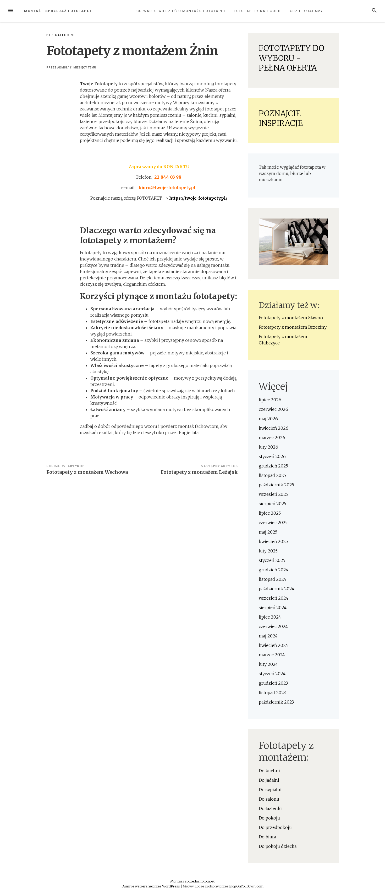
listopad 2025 (272, 475)
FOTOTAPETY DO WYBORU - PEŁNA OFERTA (291, 58)
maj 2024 (268, 635)
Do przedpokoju (275, 827)
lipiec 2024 (270, 617)
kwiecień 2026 (273, 428)
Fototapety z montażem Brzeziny (293, 327)
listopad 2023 (272, 692)
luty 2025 (268, 551)
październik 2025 (276, 484)
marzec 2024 (272, 654)
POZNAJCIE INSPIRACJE (281, 118)
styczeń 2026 (272, 456)
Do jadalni (269, 780)
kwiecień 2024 (273, 645)
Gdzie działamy (306, 11)
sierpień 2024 (273, 607)
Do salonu (269, 799)
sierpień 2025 (272, 503)
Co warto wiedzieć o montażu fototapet (181, 11)
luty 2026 (268, 447)
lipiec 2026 (270, 399)
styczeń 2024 (272, 673)
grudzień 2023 (273, 683)
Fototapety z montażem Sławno (291, 317)
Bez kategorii (60, 35)
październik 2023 (276, 702)
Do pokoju (269, 818)
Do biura (267, 836)
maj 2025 (268, 532)
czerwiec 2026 (273, 409)
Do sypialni (270, 789)
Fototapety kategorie (258, 11)
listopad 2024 (272, 579)
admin (62, 67)
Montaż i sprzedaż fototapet (58, 11)
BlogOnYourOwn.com (246, 886)
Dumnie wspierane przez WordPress (151, 886)
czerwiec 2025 (273, 522)
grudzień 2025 (273, 466)
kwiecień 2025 (273, 541)
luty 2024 (268, 664)
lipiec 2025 (270, 513)
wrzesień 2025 (273, 494)
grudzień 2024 (273, 569)
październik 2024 (276, 588)
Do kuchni (269, 770)
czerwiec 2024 (273, 626)
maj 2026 (268, 418)
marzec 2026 (272, 437)
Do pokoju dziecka (277, 846)
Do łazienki (270, 808)
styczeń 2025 (272, 560)
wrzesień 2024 (273, 598)
